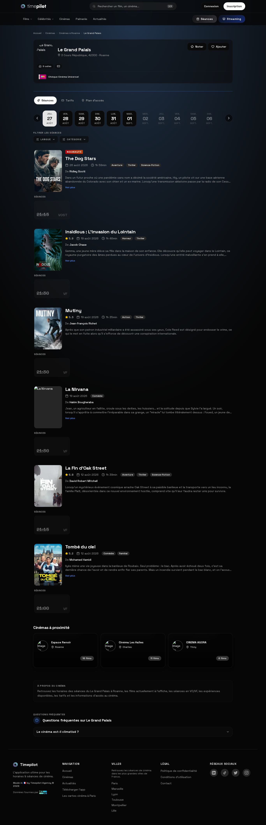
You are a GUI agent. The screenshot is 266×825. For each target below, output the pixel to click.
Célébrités (44, 19)
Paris (115, 783)
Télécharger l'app (73, 789)
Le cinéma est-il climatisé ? (58, 732)
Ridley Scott (77, 171)
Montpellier (119, 805)
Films (26, 19)
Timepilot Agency (40, 782)
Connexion (211, 6)
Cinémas (64, 19)
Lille (114, 810)
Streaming (234, 19)
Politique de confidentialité (179, 771)
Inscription (234, 6)
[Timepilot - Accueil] (33, 6)
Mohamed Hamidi (80, 559)
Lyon (115, 794)
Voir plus (70, 187)
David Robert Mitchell (84, 481)
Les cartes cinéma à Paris (79, 796)
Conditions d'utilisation (176, 777)
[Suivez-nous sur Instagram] (246, 773)
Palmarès (81, 19)
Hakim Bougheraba (81, 402)
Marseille (117, 788)
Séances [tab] (47, 100)
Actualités (99, 19)
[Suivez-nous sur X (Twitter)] (236, 773)
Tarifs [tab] (70, 100)
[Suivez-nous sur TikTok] (225, 773)
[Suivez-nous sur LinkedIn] (214, 773)
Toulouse (118, 799)
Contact (166, 783)
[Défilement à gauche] (37, 118)
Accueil (67, 771)
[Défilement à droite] (229, 118)
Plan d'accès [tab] (95, 100)
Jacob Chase (78, 244)
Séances (207, 19)
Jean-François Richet (83, 323)
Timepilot (29, 764)
